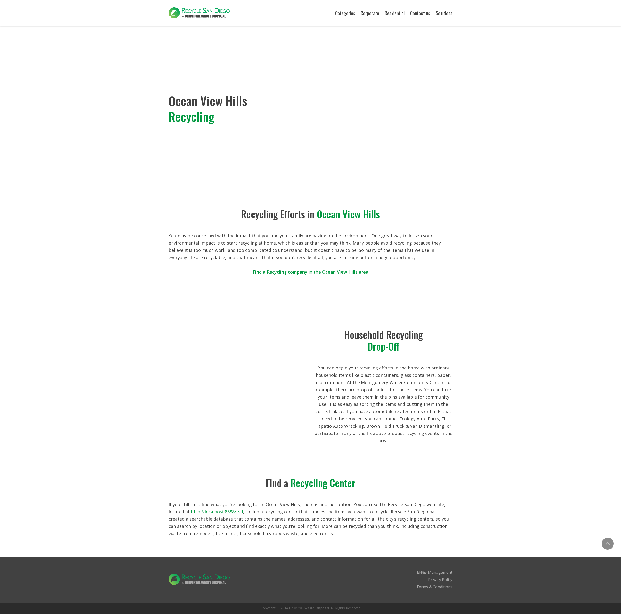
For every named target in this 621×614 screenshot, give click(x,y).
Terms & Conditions (434, 586)
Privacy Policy (440, 579)
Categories (345, 13)
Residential (395, 13)
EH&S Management (434, 572)
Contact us (420, 13)
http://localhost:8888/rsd (217, 512)
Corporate (370, 13)
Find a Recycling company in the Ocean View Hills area (310, 272)
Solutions (444, 13)
